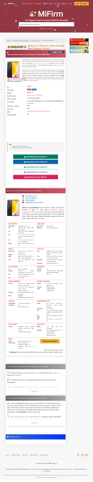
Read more (34, 391)
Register (84, 3)
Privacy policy (16, 455)
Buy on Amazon (50, 341)
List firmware (28, 3)
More (39, 3)
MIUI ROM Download (46, 475)
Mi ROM (38, 475)
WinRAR (18, 375)
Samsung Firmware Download (75, 475)
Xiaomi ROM (54, 475)
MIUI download (31, 475)
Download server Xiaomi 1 (36, 157)
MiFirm (11, 3)
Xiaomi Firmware (9, 475)
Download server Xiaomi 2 (36, 162)
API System (33, 455)
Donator (25, 455)
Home (9, 40)
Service (66, 3)
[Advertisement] (35, 128)
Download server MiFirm (36, 177)
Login (77, 3)
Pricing (58, 3)
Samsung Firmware (63, 475)
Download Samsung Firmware (49, 477)
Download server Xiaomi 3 (36, 167)
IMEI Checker (49, 3)
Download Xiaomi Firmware (20, 475)
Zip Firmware (35, 40)
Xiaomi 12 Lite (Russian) (21, 40)
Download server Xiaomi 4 (36, 172)
